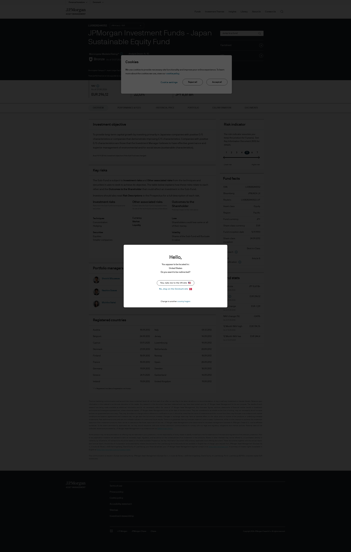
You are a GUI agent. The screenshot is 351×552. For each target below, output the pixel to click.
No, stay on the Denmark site (173, 289)
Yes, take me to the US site (173, 283)
